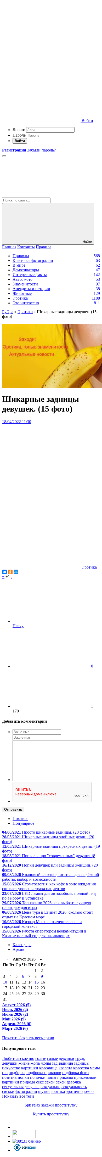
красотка (81, 1068)
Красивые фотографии (33, 260)
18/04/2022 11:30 (16, 421)
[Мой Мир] (16, 572)
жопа (35, 1063)
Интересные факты (30, 274)
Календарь (22, 944)
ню (5, 1072)
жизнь (24, 1063)
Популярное (23, 823)
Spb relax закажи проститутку (51, 1105)
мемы (95, 1068)
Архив (18, 949)
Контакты (26, 247)
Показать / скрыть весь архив (28, 1038)
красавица (48, 1068)
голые (40, 1058)
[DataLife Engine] (41, 40)
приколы (65, 1077)
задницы (81, 1063)
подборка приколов (43, 1072)
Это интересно (26, 303)
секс (40, 1082)
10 (5, 982)
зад (55, 1063)
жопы (46, 1063)
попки (23, 1077)
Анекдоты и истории (31, 289)
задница (66, 1063)
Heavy (18, 626)
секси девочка (68, 1082)
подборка (17, 1072)
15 (37, 982)
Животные (22, 293)
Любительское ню (18, 1058)
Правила (43, 247)
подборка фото (75, 1072)
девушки (10, 1063)
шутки (44, 1091)
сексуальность (74, 1087)
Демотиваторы (26, 270)
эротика (58, 1091)
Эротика (20, 298)
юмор (89, 1091)
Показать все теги (18, 1096)
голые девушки (60, 1058)
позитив (9, 1077)
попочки (38, 1077)
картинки (29, 1068)
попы (51, 1077)
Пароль (19, 135)
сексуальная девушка (20, 1087)
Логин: (19, 129)
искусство (11, 1068)
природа (27, 1082)
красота (65, 1068)
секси (50, 1082)
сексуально (50, 1087)
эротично (74, 1091)
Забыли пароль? (41, 150)
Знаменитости (25, 284)
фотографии (26, 1091)
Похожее (20, 818)
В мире (19, 265)
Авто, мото (22, 279)
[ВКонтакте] (4, 572)
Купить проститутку (51, 1114)
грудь (80, 1058)
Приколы (21, 256)
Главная (9, 247)
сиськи (8, 1091)
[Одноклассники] (10, 572)
